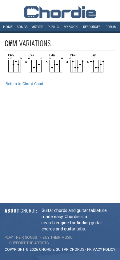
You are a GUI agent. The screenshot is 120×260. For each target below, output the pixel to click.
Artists (37, 27)
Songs (22, 27)
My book (71, 27)
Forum (111, 27)
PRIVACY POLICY (101, 249)
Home (8, 27)
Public (53, 27)
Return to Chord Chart (24, 83)
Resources (91, 27)
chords (77, 249)
